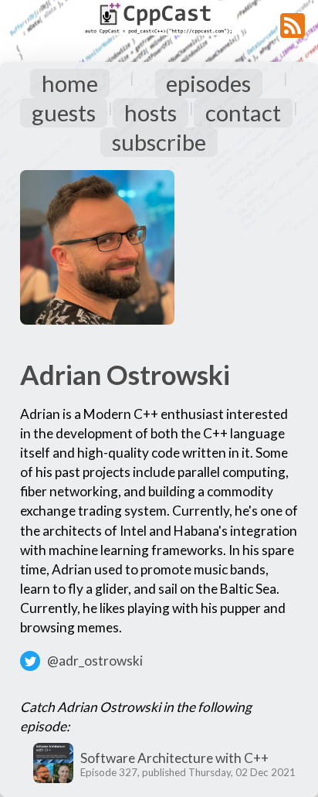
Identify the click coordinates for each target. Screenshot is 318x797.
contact (243, 112)
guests (64, 112)
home (70, 83)
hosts (150, 112)
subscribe (159, 141)
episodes (208, 83)
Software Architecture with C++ (174, 758)
